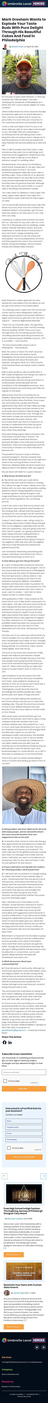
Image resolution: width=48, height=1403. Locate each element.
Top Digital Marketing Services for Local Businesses (22, 1362)
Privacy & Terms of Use (24, 1396)
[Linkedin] (10, 1042)
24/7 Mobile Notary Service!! (43, 1176)
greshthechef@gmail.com (14, 1030)
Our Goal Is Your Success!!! (4, 1176)
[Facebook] (4, 1042)
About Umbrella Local (10, 1374)
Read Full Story (13, 1254)
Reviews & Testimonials (11, 1386)
